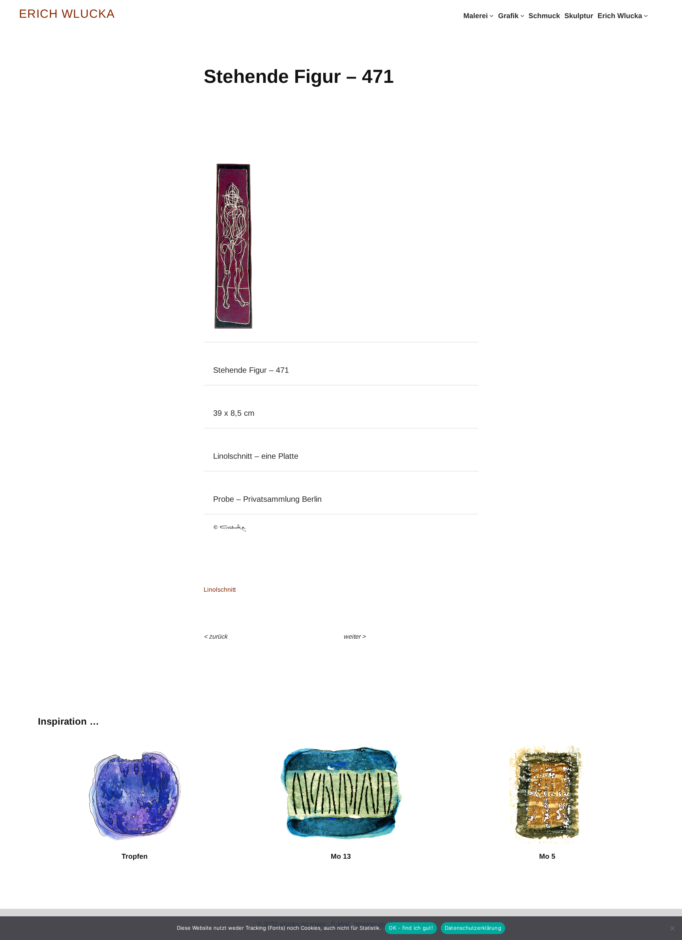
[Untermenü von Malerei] (491, 15)
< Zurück (215, 636)
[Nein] (672, 928)
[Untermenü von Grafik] (522, 15)
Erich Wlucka (67, 13)
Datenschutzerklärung (473, 928)
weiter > (354, 636)
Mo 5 (547, 856)
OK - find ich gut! (411, 928)
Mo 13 (341, 856)
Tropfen (135, 856)
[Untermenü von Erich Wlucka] (646, 15)
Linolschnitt (220, 589)
